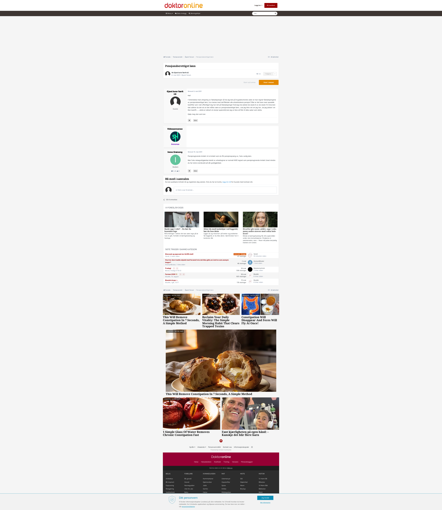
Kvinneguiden (209, 474)
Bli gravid (187, 479)
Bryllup (243, 489)
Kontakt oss (227, 447)
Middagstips (226, 492)
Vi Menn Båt (263, 485)
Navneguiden (189, 485)
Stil (241, 479)
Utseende (201, 447)
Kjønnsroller (207, 482)
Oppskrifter (226, 482)
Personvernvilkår (214, 447)
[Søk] (275, 13)
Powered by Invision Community (221, 450)
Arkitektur (169, 479)
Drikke (224, 489)
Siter (195, 120)
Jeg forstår (265, 498)
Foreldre (188, 474)
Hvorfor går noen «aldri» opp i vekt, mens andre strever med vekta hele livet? (259, 231)
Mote (242, 474)
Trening (226, 462)
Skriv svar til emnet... (185, 190)
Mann (242, 485)
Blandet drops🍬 (171, 280)
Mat (223, 474)
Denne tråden (267, 13)
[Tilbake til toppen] (221, 441)
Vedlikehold (170, 492)
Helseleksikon (206, 462)
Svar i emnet (269, 82)
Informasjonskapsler (241, 447)
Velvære (235, 462)
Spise (224, 485)
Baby (186, 492)
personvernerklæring (188, 506)
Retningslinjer (195, 13)
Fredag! (168, 268)
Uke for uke (188, 489)
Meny (169, 13)
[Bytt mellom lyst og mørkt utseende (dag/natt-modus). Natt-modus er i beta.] (252, 447)
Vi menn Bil (263, 479)
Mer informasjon (265, 502)
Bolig (168, 474)
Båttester (262, 489)
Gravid (186, 482)
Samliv (205, 489)
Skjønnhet (244, 482)
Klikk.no (229, 468)
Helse (196, 462)
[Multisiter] (189, 120)
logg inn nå (226, 182)
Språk (191, 447)
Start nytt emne (249, 82)
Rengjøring (170, 489)
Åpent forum (186, 75)
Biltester (262, 482)
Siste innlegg (181, 13)
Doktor (221, 457)
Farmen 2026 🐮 (171, 274)
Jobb (205, 485)
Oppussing (170, 485)
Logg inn (257, 5)
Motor (262, 474)
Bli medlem (271, 5)
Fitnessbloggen (247, 462)
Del (259, 74)
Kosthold (217, 462)
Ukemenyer (226, 479)
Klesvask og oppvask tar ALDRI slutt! (179, 254)
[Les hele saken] (181, 220)
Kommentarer (208, 479)
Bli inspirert (170, 482)
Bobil (261, 492)
